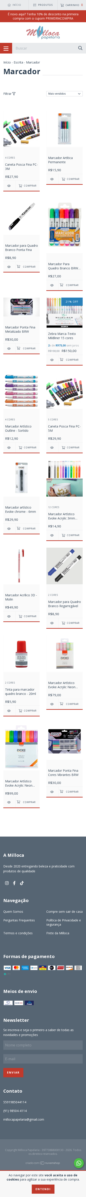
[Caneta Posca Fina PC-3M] (9, 186)
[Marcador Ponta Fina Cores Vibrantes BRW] (52, 792)
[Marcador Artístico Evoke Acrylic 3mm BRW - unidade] (52, 535)
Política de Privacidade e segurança (63, 922)
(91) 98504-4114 (15, 1111)
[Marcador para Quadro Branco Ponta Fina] (9, 267)
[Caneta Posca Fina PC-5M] (52, 448)
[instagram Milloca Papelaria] (6, 883)
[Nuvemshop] (43, 1163)
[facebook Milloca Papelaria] (14, 883)
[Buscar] (80, 48)
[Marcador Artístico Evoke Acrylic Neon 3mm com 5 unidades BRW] (52, 704)
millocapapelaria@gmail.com (23, 1119)
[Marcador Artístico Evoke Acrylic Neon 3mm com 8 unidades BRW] (9, 802)
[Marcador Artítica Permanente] (52, 179)
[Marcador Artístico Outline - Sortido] (9, 448)
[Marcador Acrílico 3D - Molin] (9, 616)
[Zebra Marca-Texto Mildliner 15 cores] (52, 360)
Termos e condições (18, 933)
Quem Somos (13, 911)
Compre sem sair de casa (64, 911)
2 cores (53, 595)
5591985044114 (14, 1102)
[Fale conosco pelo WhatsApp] (79, 1163)
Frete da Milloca (57, 933)
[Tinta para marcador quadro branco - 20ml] (9, 711)
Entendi (43, 1189)
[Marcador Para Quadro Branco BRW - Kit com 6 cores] (52, 285)
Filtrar (7, 93)
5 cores (53, 419)
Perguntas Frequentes (19, 920)
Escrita (18, 62)
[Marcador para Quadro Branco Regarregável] (52, 623)
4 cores (10, 157)
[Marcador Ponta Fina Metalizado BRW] (9, 349)
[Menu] (6, 48)
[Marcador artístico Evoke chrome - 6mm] (9, 529)
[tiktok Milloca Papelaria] (21, 883)
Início (7, 62)
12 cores (53, 507)
